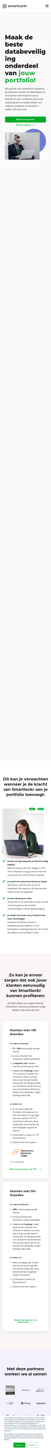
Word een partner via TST (23, 1169)
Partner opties (23, 125)
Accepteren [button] (19, 1445)
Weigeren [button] (32, 1445)
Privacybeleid (11, 1429)
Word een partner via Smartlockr (25, 1321)
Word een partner (25, 119)
